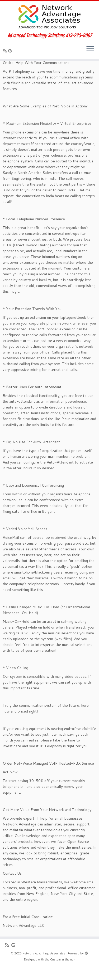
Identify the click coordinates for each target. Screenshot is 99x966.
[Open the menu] (90, 49)
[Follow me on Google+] (10, 50)
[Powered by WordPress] (86, 952)
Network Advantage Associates (43, 953)
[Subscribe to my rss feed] (5, 50)
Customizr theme (61, 959)
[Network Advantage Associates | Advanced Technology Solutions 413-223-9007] (49, 17)
